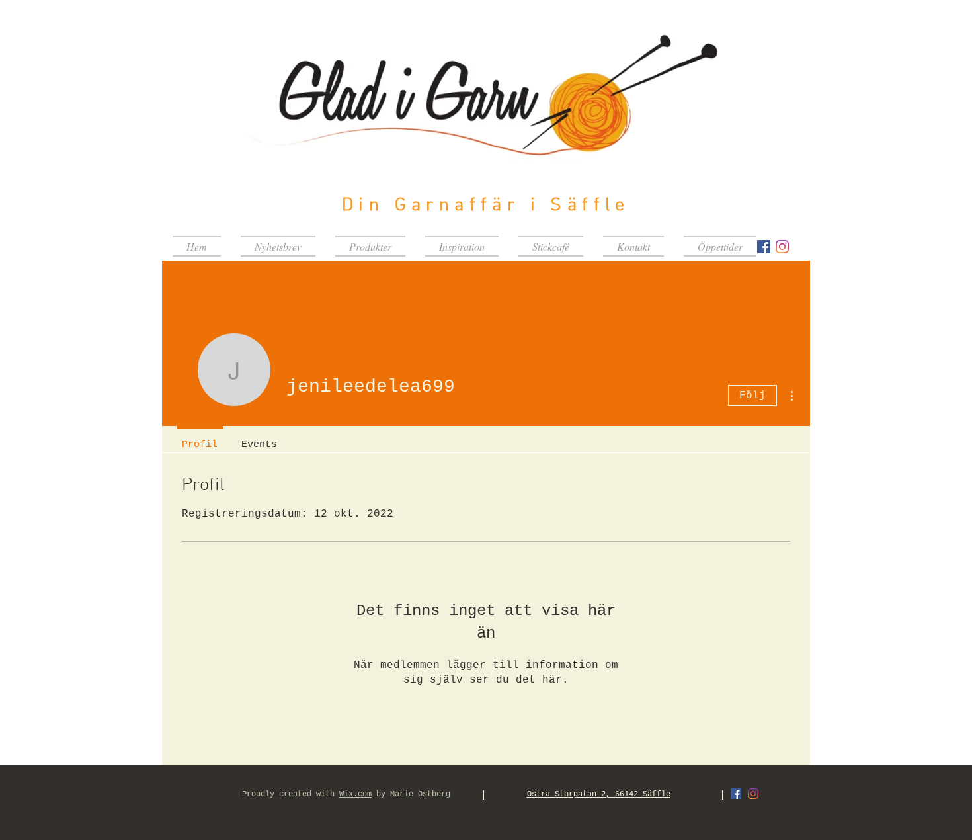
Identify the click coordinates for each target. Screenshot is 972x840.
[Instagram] (782, 246)
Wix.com (355, 794)
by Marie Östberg (411, 794)
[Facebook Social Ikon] (763, 246)
